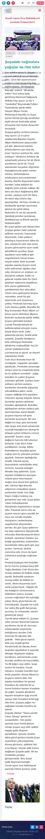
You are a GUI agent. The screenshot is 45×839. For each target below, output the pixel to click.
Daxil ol (40, 3)
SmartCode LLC (26, 834)
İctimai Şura (7, 827)
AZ (29, 3)
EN (33, 3)
